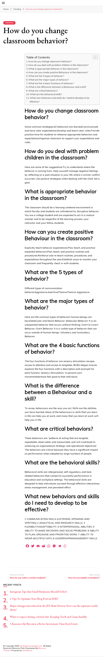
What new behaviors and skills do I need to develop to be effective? (59, 99)
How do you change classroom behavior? (50, 61)
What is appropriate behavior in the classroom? (53, 68)
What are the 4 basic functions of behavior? (51, 83)
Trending (9, 23)
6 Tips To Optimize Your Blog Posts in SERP (34, 598)
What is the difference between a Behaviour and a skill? (57, 86)
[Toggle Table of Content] (94, 57)
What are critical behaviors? (43, 90)
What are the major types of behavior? (48, 79)
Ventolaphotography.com (30, 646)
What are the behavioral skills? (46, 94)
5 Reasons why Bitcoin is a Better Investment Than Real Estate (44, 624)
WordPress (27, 650)
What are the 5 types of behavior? (46, 76)
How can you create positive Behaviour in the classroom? (58, 72)
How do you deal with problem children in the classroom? (58, 65)
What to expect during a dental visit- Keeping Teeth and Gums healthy (48, 617)
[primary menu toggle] (3, 3)
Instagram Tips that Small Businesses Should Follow (38, 591)
